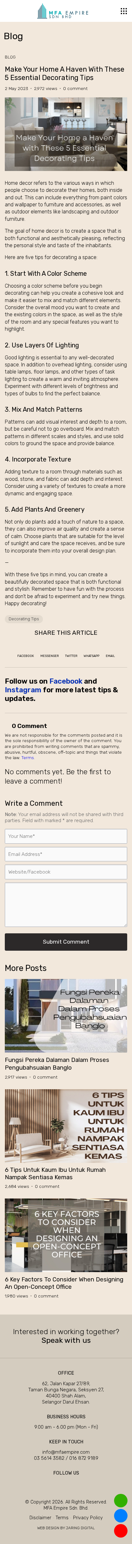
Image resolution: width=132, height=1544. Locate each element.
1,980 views (18, 1295)
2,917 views (18, 1077)
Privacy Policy (88, 1518)
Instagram (23, 690)
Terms (62, 1518)
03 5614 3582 (50, 1458)
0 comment (75, 88)
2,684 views (19, 1186)
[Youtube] (77, 1483)
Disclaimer (40, 1518)
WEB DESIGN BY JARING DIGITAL (66, 1528)
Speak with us (66, 1340)
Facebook (65, 681)
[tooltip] (121, 1500)
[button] (123, 11)
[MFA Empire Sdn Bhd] (62, 11)
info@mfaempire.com (66, 1452)
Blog (10, 57)
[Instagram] (66, 1483)
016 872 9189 (83, 1458)
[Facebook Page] (55, 1483)
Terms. (28, 757)
